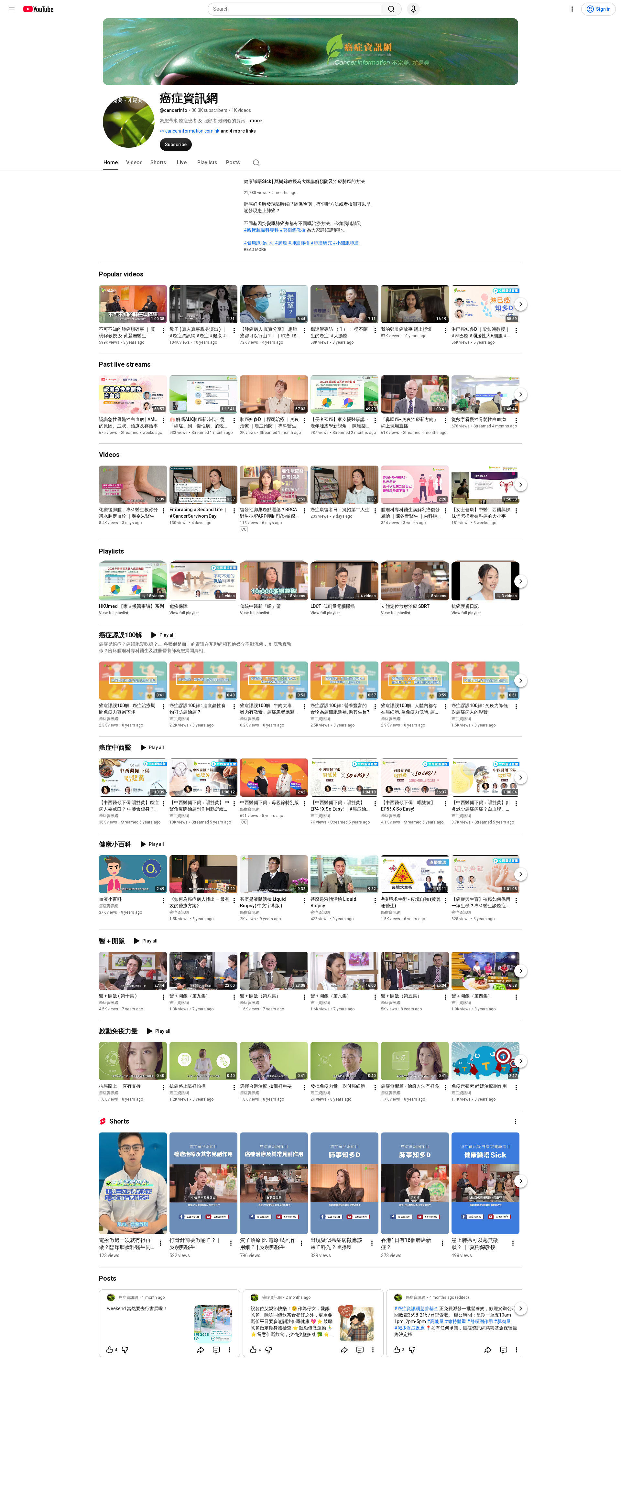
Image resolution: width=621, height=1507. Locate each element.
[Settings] (572, 9)
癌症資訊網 (108, 719)
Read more (255, 249)
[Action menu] (229, 1349)
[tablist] (310, 162)
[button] (255, 249)
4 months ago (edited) (449, 1297)
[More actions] (163, 330)
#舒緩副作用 (480, 1321)
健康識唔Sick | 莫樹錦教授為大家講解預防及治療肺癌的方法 (304, 181)
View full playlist (113, 613)
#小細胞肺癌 (346, 242)
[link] (169, 1325)
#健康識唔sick (258, 242)
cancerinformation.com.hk (191, 131)
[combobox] (296, 9)
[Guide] (12, 9)
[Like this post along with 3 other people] (397, 1350)
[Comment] (216, 1349)
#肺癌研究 (321, 242)
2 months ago (298, 1297)
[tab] (110, 162)
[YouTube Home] (38, 9)
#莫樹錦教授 (293, 229)
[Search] (391, 9)
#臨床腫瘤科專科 (261, 229)
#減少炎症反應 (409, 1327)
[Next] (520, 304)
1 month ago (153, 1297)
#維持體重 (455, 1321)
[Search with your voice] (413, 9)
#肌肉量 (502, 1321)
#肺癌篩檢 (299, 242)
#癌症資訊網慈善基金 (416, 1308)
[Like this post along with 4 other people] (109, 1350)
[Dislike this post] (125, 1350)
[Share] (200, 1349)
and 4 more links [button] (238, 131)
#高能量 (435, 1321)
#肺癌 (281, 242)
